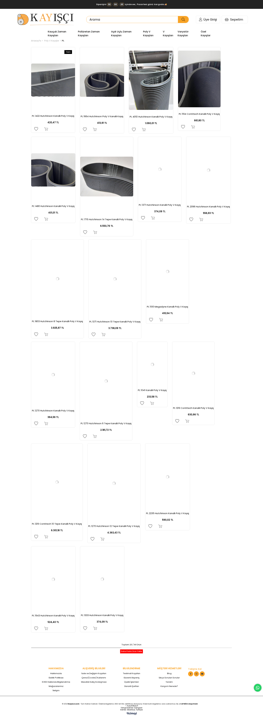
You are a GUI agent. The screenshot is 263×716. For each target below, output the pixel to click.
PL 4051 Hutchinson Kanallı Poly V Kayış (151, 116)
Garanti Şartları (131, 686)
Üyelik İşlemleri (131, 682)
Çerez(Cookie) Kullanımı (94, 677)
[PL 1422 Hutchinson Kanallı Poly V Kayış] (53, 80)
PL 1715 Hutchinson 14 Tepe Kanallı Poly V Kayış (106, 219)
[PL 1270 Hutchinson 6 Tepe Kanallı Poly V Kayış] (106, 381)
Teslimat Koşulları (131, 673)
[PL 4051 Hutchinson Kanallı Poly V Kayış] (151, 80)
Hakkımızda (56, 673)
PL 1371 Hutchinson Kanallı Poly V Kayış (160, 204)
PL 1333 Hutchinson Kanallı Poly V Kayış (102, 615)
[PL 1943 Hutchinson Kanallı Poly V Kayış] (53, 579)
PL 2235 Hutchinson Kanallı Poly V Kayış (167, 513)
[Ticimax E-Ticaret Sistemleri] (131, 713)
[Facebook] (190, 673)
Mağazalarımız (56, 686)
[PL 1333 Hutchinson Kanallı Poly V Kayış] (102, 579)
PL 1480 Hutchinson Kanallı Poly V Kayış (53, 206)
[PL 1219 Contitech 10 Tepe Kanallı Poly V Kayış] (57, 482)
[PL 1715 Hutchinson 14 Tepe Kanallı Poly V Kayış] (106, 176)
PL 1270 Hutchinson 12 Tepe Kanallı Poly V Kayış (114, 526)
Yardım (169, 682)
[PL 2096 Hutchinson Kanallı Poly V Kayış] (208, 170)
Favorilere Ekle (36, 129)
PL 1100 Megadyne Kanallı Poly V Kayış (167, 306)
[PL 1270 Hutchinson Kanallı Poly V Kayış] (53, 375)
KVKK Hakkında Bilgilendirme (56, 682)
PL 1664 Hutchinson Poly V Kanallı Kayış (102, 116)
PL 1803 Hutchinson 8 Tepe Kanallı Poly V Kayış (57, 321)
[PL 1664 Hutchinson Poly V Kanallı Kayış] (102, 80)
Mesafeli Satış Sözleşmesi (94, 682)
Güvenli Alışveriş (131, 677)
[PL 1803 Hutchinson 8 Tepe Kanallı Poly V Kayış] (57, 279)
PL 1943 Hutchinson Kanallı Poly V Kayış (53, 615)
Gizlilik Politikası (56, 677)
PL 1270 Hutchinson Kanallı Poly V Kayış (53, 410)
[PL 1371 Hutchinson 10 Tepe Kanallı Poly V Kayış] (115, 279)
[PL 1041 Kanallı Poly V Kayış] (152, 364)
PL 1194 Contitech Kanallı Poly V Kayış (199, 113)
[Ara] (183, 19)
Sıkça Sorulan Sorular (169, 677)
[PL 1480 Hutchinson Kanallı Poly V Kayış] (53, 170)
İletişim (56, 690)
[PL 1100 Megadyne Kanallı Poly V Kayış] (167, 272)
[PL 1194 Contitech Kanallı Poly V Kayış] (199, 79)
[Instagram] (196, 673)
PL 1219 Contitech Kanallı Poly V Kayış (193, 408)
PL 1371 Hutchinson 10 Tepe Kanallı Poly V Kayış (114, 321)
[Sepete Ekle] (46, 129)
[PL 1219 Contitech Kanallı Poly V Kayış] (193, 373)
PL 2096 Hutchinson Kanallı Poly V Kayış (208, 206)
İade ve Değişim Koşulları (93, 673)
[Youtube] (202, 673)
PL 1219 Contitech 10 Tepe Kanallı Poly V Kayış (57, 523)
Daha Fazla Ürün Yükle (131, 651)
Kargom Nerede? (169, 686)
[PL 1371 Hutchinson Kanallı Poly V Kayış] (159, 169)
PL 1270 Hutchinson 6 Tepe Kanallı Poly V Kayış (106, 423)
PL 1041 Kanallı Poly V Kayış (152, 390)
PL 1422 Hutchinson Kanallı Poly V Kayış (53, 115)
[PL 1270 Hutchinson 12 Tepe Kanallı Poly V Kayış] (114, 483)
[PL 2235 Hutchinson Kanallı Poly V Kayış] (167, 477)
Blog (169, 673)
